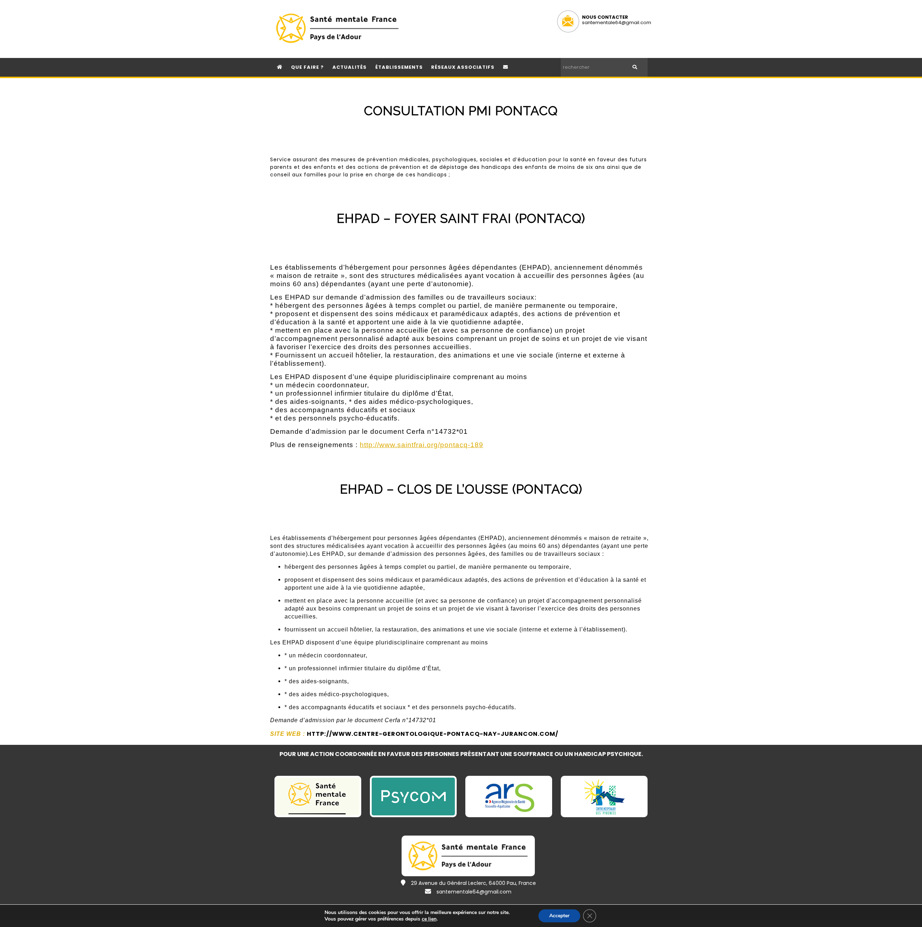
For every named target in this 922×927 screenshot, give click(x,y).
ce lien (429, 919)
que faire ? (307, 67)
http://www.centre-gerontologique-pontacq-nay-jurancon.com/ (432, 734)
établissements (399, 67)
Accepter (559, 915)
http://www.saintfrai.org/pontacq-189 (421, 445)
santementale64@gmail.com (616, 22)
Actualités (349, 67)
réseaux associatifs (462, 67)
